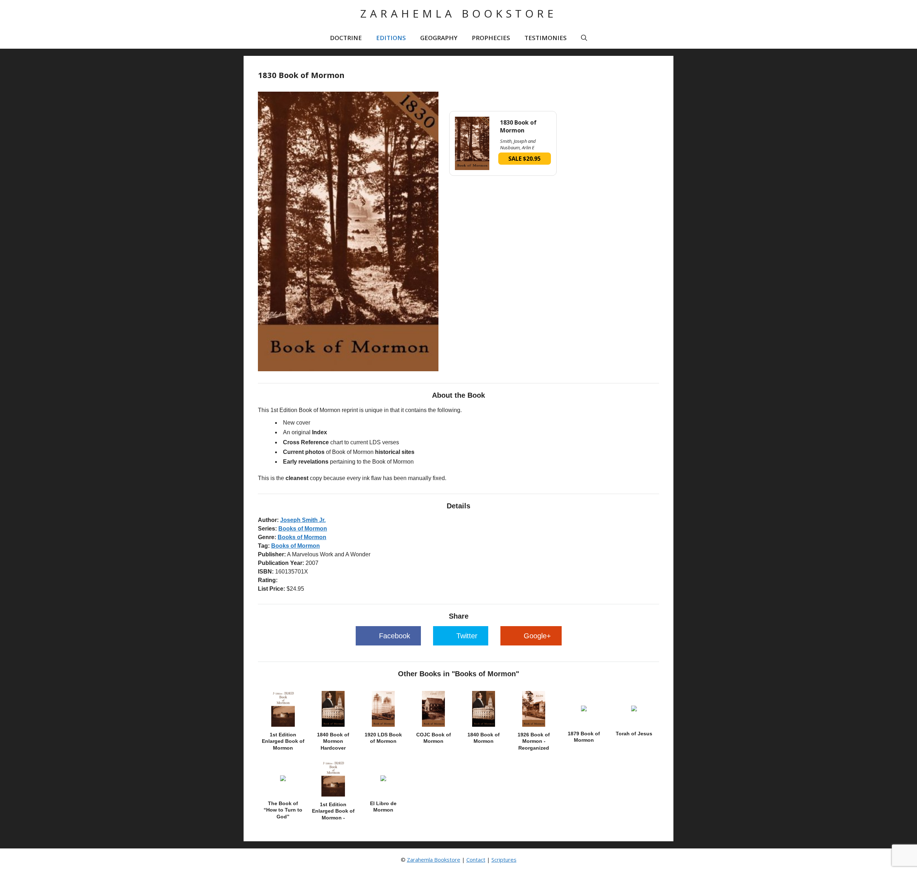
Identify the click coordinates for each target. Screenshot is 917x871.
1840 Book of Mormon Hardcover (333, 741)
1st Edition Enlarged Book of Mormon (283, 741)
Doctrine (346, 38)
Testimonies (545, 38)
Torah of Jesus (634, 733)
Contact (475, 859)
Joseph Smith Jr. (303, 520)
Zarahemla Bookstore (458, 13)
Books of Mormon (302, 529)
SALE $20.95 (524, 159)
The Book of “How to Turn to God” (283, 809)
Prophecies (491, 38)
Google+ (537, 636)
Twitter (466, 636)
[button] (584, 38)
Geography (438, 38)
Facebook (394, 636)
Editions (391, 38)
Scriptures (504, 859)
